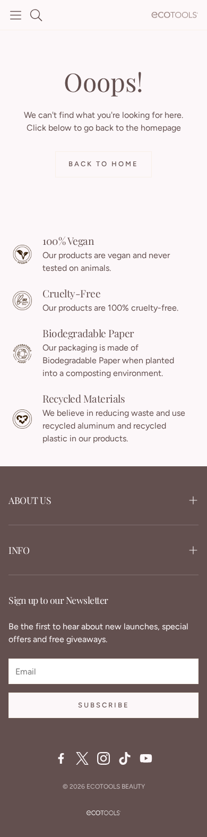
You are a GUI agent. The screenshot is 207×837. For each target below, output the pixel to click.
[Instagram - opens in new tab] (103, 758)
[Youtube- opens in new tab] (146, 758)
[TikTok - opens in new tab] (124, 758)
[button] (15, 14)
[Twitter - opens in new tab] (82, 758)
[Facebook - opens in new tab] (61, 758)
